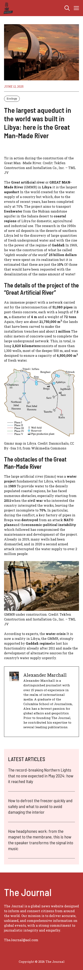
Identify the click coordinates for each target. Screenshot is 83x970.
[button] (67, 8)
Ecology (12, 98)
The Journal (55, 962)
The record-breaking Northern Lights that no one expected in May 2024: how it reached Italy (40, 775)
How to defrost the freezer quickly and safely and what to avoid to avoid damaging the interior (40, 806)
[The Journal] (7, 8)
